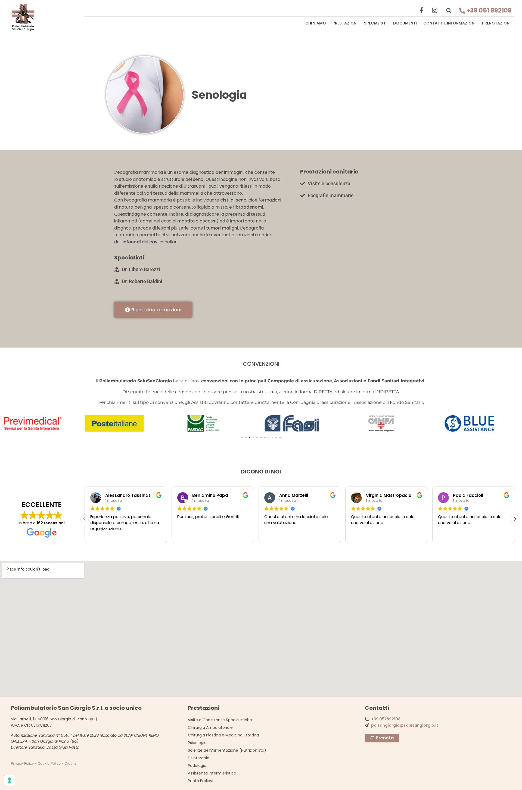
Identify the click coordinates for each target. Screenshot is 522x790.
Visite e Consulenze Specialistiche (220, 720)
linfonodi (131, 242)
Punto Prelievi (200, 780)
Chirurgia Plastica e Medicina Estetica (223, 735)
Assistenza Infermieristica (212, 773)
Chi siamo (315, 23)
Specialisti (375, 23)
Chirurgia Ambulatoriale (210, 727)
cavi (154, 242)
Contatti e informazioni (449, 23)
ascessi (208, 221)
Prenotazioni (496, 23)
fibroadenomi (248, 207)
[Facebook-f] (421, 10)
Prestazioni (345, 23)
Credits (70, 763)
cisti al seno (233, 200)
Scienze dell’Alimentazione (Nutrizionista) (227, 750)
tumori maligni (222, 228)
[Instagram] (435, 10)
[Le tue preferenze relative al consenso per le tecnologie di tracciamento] (9, 780)
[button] (448, 10)
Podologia (197, 765)
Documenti (405, 23)
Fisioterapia (198, 758)
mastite (186, 221)
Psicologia (197, 742)
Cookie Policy (49, 763)
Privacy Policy (22, 763)
